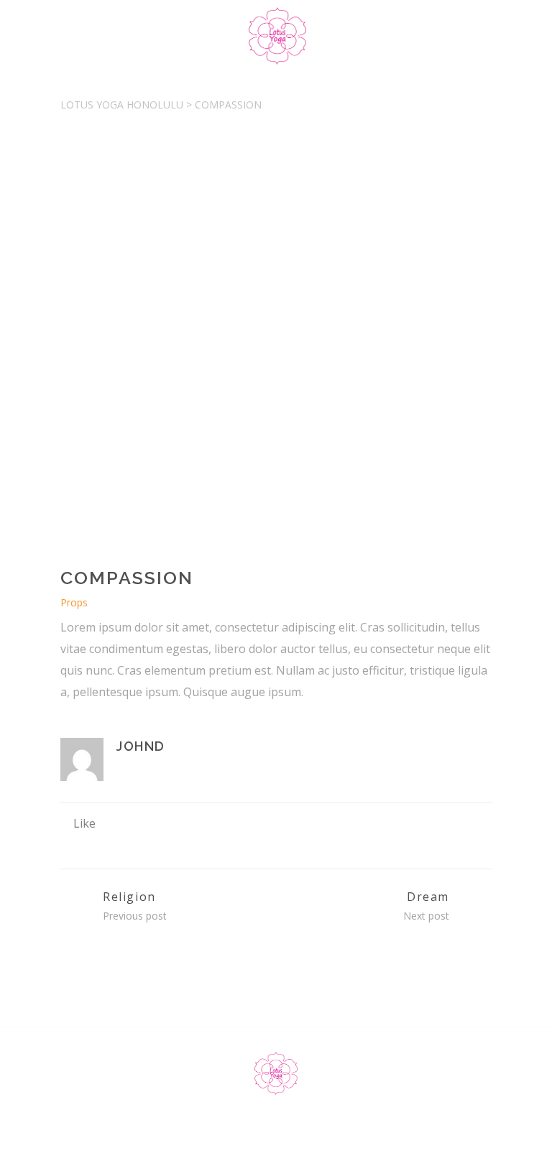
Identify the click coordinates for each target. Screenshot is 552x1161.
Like (84, 823)
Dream (428, 897)
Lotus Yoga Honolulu (121, 104)
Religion (129, 897)
